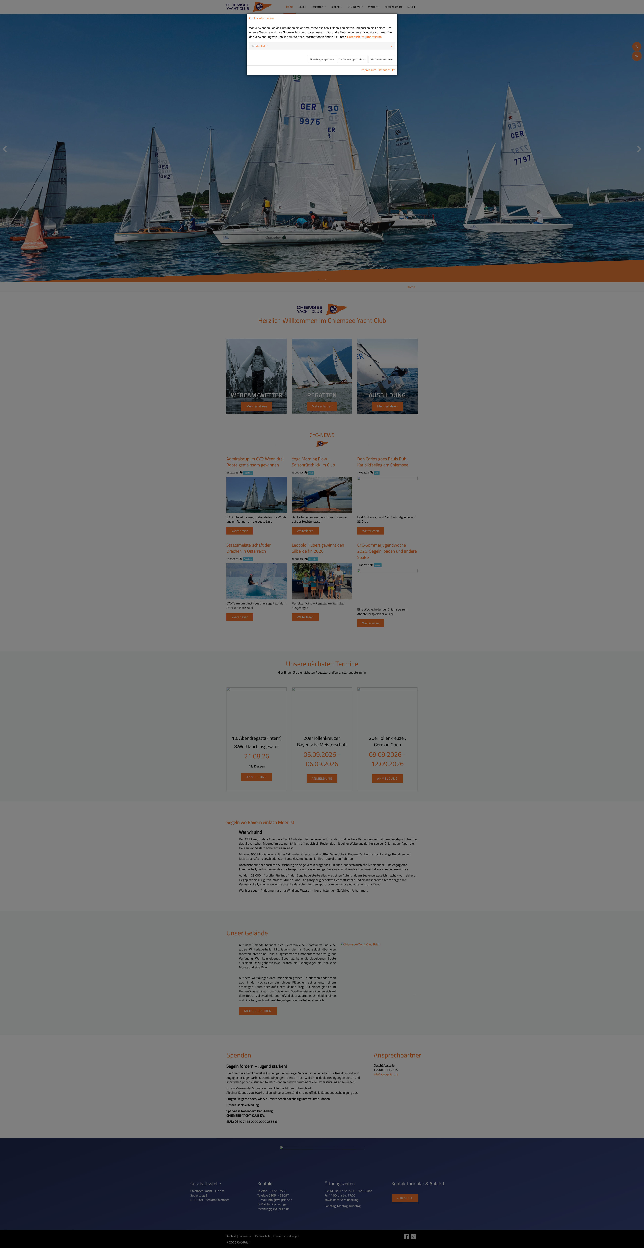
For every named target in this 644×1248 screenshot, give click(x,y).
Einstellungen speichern (322, 59)
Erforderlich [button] (261, 45)
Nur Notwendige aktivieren (352, 59)
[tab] (322, 45)
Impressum (374, 37)
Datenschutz (355, 37)
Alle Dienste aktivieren (381, 59)
